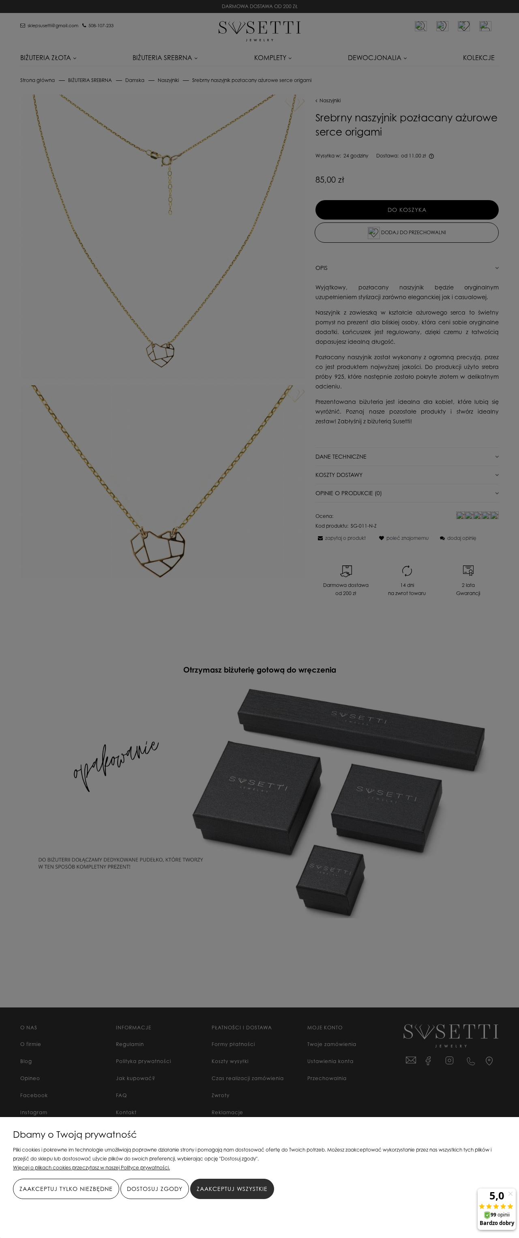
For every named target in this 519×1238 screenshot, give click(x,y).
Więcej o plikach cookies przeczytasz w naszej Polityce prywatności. (91, 1168)
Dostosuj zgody (154, 1188)
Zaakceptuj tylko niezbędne (66, 1188)
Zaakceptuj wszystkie (232, 1188)
